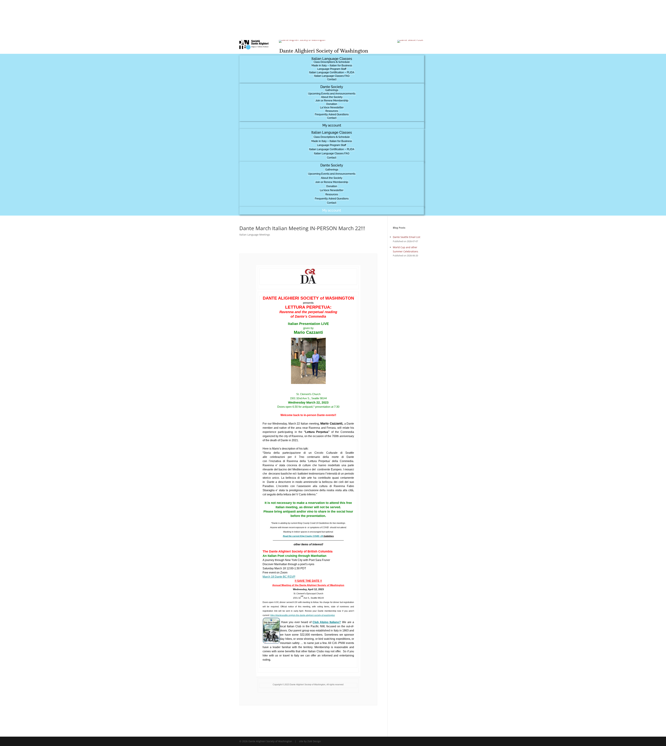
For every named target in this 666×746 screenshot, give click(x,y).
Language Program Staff (331, 68)
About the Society (332, 97)
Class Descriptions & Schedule (332, 62)
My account (331, 125)
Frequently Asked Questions (332, 114)
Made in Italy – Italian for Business (331, 65)
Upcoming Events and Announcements (331, 93)
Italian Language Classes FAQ (331, 75)
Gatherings (331, 90)
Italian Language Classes (331, 59)
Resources (331, 110)
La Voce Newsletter (332, 107)
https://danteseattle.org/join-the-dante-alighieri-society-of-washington (302, 615)
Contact (331, 79)
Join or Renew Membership (331, 100)
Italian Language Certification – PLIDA (331, 72)
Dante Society (331, 87)
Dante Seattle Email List (406, 237)
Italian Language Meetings (254, 234)
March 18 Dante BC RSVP (279, 576)
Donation (331, 104)
